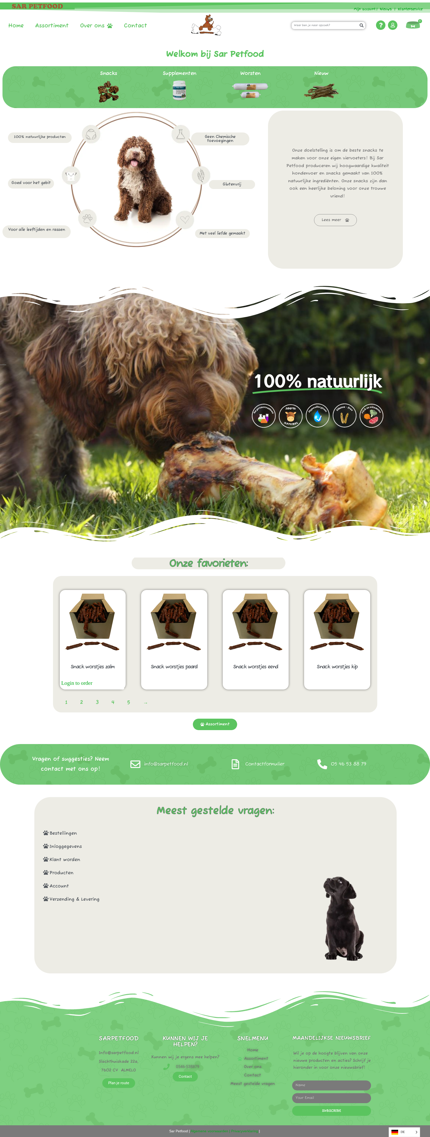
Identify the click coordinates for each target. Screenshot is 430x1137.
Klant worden (65, 860)
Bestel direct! (109, 683)
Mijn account (363, 9)
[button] (164, 833)
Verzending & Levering (75, 899)
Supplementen (179, 73)
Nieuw (321, 73)
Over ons (92, 25)
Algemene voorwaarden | (210, 1131)
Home (16, 25)
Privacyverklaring (244, 1131)
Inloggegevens (66, 846)
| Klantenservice (408, 9)
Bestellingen (63, 833)
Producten (61, 873)
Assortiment (52, 25)
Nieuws (386, 9)
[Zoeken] (361, 25)
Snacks (108, 73)
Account (59, 886)
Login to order (76, 683)
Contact (135, 25)
